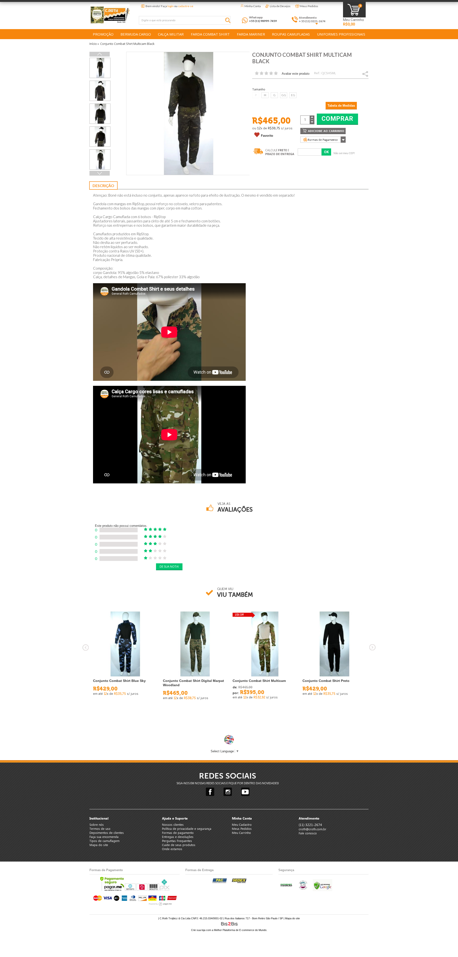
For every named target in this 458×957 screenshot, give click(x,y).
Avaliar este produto (295, 73)
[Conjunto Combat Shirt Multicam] (264, 644)
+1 (100, 173)
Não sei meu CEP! (344, 153)
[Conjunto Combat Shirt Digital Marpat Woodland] (194, 644)
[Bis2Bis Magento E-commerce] (229, 924)
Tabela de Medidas (341, 105)
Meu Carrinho (353, 20)
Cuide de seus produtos (178, 845)
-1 (99, 54)
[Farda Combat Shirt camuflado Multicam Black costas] (99, 159)
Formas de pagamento (178, 833)
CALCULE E (279, 152)
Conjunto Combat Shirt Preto (325, 681)
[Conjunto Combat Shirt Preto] (333, 644)
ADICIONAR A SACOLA (323, 131)
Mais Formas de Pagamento (323, 139)
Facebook (210, 792)
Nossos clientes (173, 824)
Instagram (228, 792)
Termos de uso (99, 828)
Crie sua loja (198, 930)
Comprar (337, 118)
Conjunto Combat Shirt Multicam (259, 681)
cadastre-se (185, 6)
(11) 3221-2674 (310, 824)
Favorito (267, 135)
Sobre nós (96, 824)
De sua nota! (169, 567)
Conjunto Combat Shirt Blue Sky (119, 681)
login (170, 6)
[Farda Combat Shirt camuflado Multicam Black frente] (99, 68)
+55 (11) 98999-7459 (263, 21)
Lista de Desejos (280, 6)
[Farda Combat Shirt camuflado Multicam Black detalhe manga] (99, 91)
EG (293, 95)
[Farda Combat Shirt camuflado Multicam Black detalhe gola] (99, 136)
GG (283, 95)
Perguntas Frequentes (177, 841)
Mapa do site (98, 845)
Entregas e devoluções (177, 837)
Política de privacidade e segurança (186, 828)
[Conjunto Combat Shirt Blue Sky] (124, 644)
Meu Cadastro (242, 824)
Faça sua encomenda (104, 837)
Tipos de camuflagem (104, 841)
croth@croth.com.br (312, 829)
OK (326, 152)
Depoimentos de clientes (106, 833)
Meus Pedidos (309, 6)
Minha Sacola (354, 9)
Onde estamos (172, 849)
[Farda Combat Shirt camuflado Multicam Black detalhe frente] (99, 114)
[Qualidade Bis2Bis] (302, 889)
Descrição (103, 185)
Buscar (229, 21)
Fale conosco (308, 833)
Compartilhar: (365, 73)
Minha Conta (253, 6)
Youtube (245, 792)
